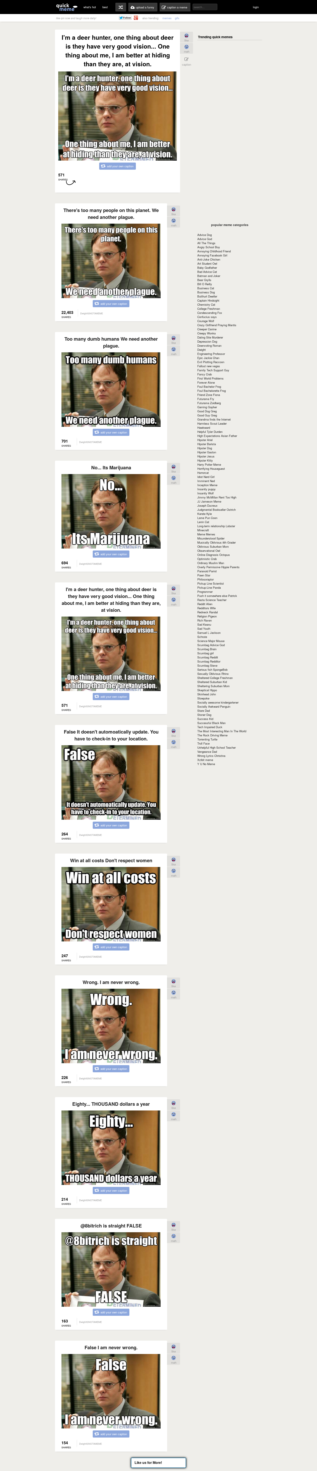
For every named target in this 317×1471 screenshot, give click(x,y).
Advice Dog (204, 235)
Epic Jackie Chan (208, 358)
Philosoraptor (205, 579)
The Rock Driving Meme (212, 735)
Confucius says (207, 317)
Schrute (202, 637)
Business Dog (206, 292)
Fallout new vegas (208, 366)
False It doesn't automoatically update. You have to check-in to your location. (111, 735)
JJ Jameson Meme (209, 501)
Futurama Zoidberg (209, 403)
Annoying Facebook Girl (212, 255)
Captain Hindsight (208, 300)
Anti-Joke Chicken (208, 259)
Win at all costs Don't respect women (111, 860)
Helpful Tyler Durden (210, 432)
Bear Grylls (204, 280)
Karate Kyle (204, 514)
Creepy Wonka (206, 333)
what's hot (89, 7)
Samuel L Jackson (209, 633)
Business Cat (205, 288)
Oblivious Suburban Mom (213, 546)
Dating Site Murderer (210, 337)
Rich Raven (204, 620)
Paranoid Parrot (207, 571)
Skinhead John (206, 694)
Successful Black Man (211, 723)
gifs (177, 18)
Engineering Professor (211, 354)
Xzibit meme (205, 760)
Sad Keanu (204, 624)
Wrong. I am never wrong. (111, 982)
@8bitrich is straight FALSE (111, 1225)
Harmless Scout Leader (212, 423)
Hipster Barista (206, 444)
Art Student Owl (207, 263)
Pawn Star (203, 575)
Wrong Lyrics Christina (211, 756)
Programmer (205, 592)
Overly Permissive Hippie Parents (218, 567)
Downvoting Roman (209, 345)
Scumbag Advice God (211, 645)
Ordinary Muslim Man (210, 563)
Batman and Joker (208, 276)
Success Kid (205, 719)
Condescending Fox (209, 313)
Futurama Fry (205, 399)
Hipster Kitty (205, 460)
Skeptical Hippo (207, 690)
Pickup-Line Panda (209, 587)
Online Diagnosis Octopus (213, 555)
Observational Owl (208, 551)
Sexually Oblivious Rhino (213, 674)
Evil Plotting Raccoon (210, 362)
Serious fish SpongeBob (212, 669)
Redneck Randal (207, 612)
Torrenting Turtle (207, 739)
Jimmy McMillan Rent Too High (216, 497)
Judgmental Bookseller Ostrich (216, 510)
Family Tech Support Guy (213, 370)
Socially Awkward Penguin (213, 706)
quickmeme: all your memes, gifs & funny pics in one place (67, 7)
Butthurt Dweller (207, 296)
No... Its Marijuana (111, 467)
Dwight (201, 350)
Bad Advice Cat (207, 272)
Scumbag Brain (207, 649)
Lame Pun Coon (207, 518)
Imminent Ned (206, 481)
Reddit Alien (204, 604)
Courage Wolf (205, 321)
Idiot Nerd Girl (206, 477)
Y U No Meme (206, 764)
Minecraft (203, 530)
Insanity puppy (206, 489)
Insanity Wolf (205, 493)
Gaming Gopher (207, 407)
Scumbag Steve (207, 665)
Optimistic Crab (207, 559)
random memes (120, 7)
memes (167, 18)
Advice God (204, 239)
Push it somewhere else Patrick (217, 596)
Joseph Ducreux (207, 505)
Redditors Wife (206, 608)
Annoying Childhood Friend (214, 251)
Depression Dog (207, 341)
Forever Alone (206, 382)
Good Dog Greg (207, 411)
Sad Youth (203, 628)
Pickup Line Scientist (210, 583)
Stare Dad (203, 711)
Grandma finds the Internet (214, 419)
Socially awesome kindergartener (218, 702)
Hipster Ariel (205, 440)
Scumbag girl (205, 653)
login (256, 7)
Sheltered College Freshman (215, 678)
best (105, 7)
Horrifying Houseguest (211, 469)
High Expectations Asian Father (217, 436)
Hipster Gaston (206, 452)
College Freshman (208, 309)
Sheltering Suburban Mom (213, 686)
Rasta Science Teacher (211, 600)
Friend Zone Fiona (208, 395)
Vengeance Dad (207, 752)
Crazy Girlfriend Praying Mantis (216, 325)
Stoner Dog (204, 715)
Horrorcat (203, 473)
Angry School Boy (208, 247)
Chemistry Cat (206, 304)
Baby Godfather (207, 268)
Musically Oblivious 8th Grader (216, 542)
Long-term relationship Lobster (216, 526)
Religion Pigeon (207, 616)
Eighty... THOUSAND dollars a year (111, 1103)
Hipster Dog (204, 448)
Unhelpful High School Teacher (216, 747)
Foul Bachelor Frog (209, 386)
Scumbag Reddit (207, 657)
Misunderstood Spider (210, 538)
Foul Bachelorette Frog (211, 391)
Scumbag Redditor (208, 661)
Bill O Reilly (204, 284)
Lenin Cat (203, 522)
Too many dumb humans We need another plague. (111, 342)
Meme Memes (206, 534)
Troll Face (203, 743)
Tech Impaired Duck (209, 727)
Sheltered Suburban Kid (212, 682)
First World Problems (210, 378)
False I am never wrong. (111, 1347)
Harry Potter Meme (209, 464)
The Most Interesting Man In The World (221, 731)
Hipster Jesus (206, 456)
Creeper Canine (207, 329)
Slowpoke (203, 698)
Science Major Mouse (210, 641)
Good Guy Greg (207, 415)
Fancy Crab (204, 374)
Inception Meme (207, 485)
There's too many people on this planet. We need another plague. (111, 213)
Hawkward (203, 427)
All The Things (206, 243)
